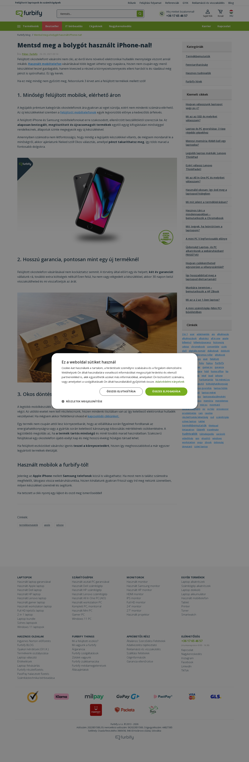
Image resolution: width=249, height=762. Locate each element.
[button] (82, 401)
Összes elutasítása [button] (121, 391)
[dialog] (124, 381)
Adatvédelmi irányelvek (169, 381)
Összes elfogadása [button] (166, 391)
